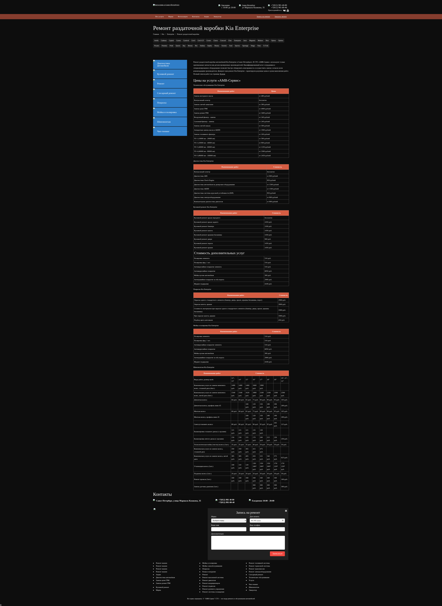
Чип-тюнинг (253, 584)
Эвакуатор (217, 16)
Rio (196, 46)
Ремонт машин (161, 563)
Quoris (178, 46)
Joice (245, 40)
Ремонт (205, 575)
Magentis (252, 40)
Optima (280, 40)
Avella (156, 40)
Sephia (209, 46)
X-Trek (265, 46)
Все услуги (159, 16)
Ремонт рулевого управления (213, 589)
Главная (156, 34)
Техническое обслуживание (259, 577)
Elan (229, 40)
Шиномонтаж (254, 587)
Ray (184, 46)
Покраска (205, 569)
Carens (178, 40)
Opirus (273, 40)
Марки (170, 16)
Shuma (216, 46)
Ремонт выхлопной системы (213, 577)
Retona (190, 46)
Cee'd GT (201, 40)
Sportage (245, 46)
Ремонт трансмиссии (257, 569)
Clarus (216, 40)
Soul (230, 46)
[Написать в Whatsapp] (221, 605)
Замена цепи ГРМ (162, 580)
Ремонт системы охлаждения (213, 592)
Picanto (156, 46)
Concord (223, 40)
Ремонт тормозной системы (259, 566)
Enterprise (170, 34)
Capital (171, 40)
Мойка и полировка (209, 563)
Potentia (164, 46)
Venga (253, 46)
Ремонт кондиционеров (211, 583)
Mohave (260, 40)
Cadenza (163, 40)
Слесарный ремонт (256, 575)
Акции (206, 16)
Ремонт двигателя (209, 580)
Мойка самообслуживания (212, 566)
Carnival (186, 40)
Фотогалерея (183, 16)
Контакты (195, 16)
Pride (171, 46)
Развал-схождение (209, 572)
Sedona (202, 46)
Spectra (237, 46)
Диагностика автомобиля (165, 577)
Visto (259, 46)
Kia (163, 34)
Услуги (222, 74)
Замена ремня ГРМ (163, 583)
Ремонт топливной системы (259, 563)
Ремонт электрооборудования (260, 572)
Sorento (224, 46)
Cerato (209, 40)
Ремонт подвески (208, 586)
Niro (267, 40)
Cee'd (193, 40)
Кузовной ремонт (162, 587)
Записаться (277, 554)
